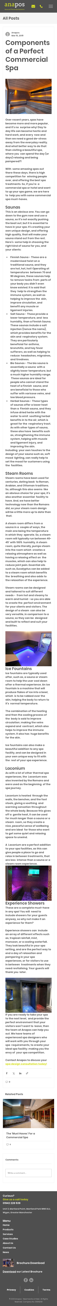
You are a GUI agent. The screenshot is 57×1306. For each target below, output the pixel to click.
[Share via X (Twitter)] (13, 1073)
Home (6, 1225)
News (6, 1252)
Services (8, 1234)
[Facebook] (26, 1280)
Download (9, 1271)
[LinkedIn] (31, 1280)
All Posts (11, 18)
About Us (8, 1243)
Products (8, 1229)
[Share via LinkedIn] (20, 1073)
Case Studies (10, 1238)
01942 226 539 (11, 1203)
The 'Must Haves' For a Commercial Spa (20, 1135)
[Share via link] (27, 1073)
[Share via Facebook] (6, 1073)
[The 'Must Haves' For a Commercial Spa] (28, 1113)
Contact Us (9, 1247)
